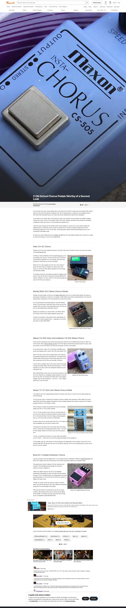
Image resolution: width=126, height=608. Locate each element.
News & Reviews (37, 10)
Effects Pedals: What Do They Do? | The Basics (68, 531)
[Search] (87, 2)
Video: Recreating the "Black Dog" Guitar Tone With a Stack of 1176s (42, 561)
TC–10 (37, 399)
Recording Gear (39, 6)
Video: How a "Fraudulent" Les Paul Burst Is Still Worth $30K (62, 561)
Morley (66, 539)
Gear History (88, 10)
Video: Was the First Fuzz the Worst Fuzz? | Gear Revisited (83, 561)
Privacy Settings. (70, 601)
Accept (94, 598)
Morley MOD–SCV (60, 295)
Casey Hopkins (52, 204)
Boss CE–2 (61, 255)
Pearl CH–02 (42, 252)
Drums (45, 6)
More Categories (63, 6)
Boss (75, 536)
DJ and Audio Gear (53, 6)
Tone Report (114, 10)
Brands (85, 6)
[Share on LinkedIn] (81, 205)
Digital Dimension (85, 458)
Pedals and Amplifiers (17, 6)
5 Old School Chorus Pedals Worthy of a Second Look (61, 198)
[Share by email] (88, 205)
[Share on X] (84, 205)
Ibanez (84, 536)
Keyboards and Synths (28, 6)
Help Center (116, 6)
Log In (118, 2)
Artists (24, 10)
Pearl (50, 539)
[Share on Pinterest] (86, 205)
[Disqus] (63, 584)
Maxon (58, 539)
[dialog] (63, 598)
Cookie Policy (34, 601)
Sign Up (114, 2)
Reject (85, 598)
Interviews (50, 10)
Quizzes (76, 10)
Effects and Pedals (41, 536)
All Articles (11, 10)
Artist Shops (102, 6)
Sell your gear (97, 2)
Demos (63, 10)
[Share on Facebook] (82, 205)
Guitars (8, 6)
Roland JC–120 (59, 235)
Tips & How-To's (101, 10)
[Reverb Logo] (10, 2)
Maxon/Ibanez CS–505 (50, 343)
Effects (66, 536)
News (90, 6)
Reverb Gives (110, 6)
